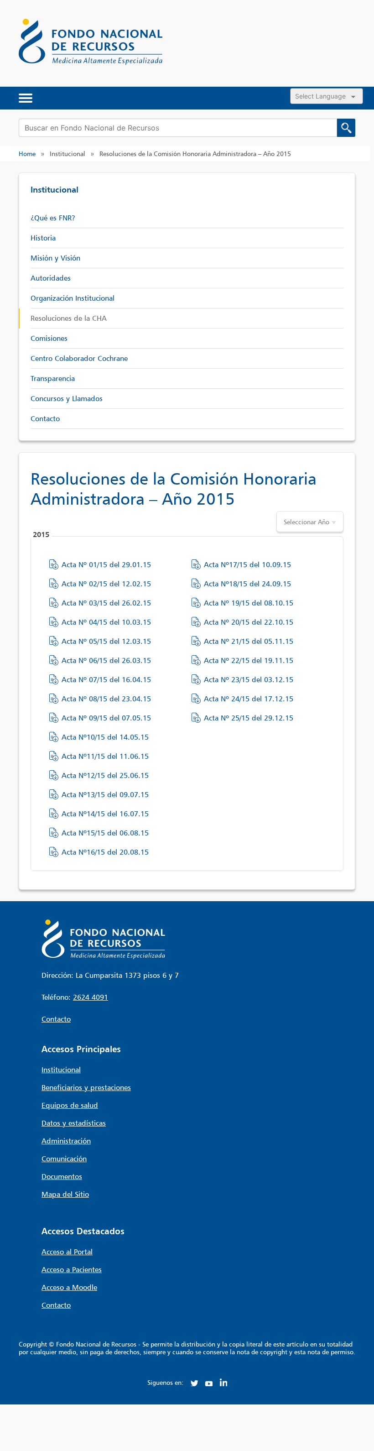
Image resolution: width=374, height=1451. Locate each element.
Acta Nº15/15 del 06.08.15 (105, 832)
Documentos (62, 1176)
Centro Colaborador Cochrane (79, 358)
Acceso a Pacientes (72, 1269)
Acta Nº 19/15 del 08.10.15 (248, 602)
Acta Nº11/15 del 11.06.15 (105, 756)
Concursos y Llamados (67, 398)
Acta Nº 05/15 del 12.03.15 (106, 641)
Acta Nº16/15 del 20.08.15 (105, 851)
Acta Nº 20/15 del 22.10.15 (248, 621)
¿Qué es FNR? (53, 217)
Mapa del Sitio (65, 1194)
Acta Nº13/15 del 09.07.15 (105, 794)
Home (27, 153)
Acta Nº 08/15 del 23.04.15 (106, 698)
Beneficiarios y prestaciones (86, 1087)
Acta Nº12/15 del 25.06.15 (105, 775)
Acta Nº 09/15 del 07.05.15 (106, 717)
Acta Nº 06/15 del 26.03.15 (106, 660)
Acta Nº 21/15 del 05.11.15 (248, 641)
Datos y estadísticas (74, 1122)
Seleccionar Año (306, 522)
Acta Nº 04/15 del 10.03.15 (106, 621)
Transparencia (53, 378)
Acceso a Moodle (69, 1287)
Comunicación (64, 1158)
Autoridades (51, 277)
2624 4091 (90, 997)
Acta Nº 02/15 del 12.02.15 (106, 583)
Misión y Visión (55, 257)
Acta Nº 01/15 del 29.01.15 (106, 564)
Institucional (61, 1069)
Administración (66, 1140)
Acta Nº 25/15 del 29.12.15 (248, 717)
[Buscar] (346, 128)
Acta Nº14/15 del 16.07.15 (105, 813)
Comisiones (49, 338)
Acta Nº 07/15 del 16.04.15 (106, 679)
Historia (43, 237)
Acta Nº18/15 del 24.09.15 (247, 583)
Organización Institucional (72, 298)
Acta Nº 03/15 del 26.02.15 (106, 602)
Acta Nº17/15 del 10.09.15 (247, 564)
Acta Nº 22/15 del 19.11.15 (248, 660)
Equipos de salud (70, 1105)
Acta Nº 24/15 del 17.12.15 (248, 698)
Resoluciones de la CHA (69, 318)
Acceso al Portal (67, 1251)
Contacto (45, 418)
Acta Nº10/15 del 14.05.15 (105, 736)
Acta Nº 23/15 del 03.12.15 (248, 679)
